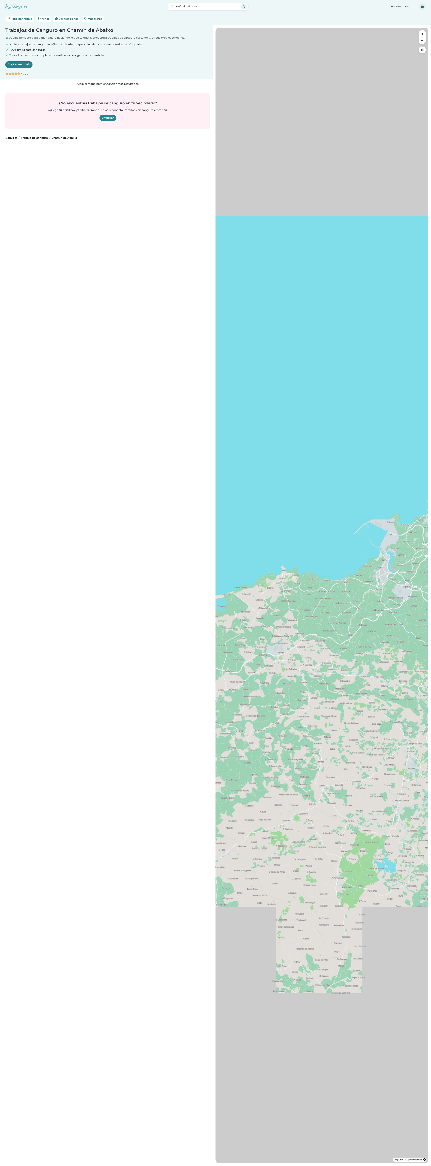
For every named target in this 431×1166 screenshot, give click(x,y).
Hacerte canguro (402, 6)
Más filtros (94, 18)
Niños (45, 18)
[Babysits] (16, 6)
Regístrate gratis (19, 64)
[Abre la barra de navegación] (422, 6)
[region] (322, 595)
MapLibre (398, 1159)
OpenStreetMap (414, 1159)
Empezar (108, 117)
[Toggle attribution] (425, 1160)
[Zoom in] (422, 33)
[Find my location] (422, 50)
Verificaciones (68, 18)
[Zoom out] (422, 40)
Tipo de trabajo (21, 18)
